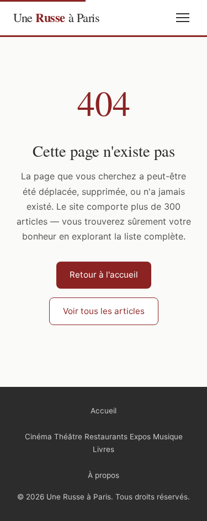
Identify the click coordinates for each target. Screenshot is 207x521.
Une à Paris (56, 17)
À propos (103, 475)
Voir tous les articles (104, 311)
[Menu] (183, 17)
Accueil (103, 410)
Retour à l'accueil (104, 274)
